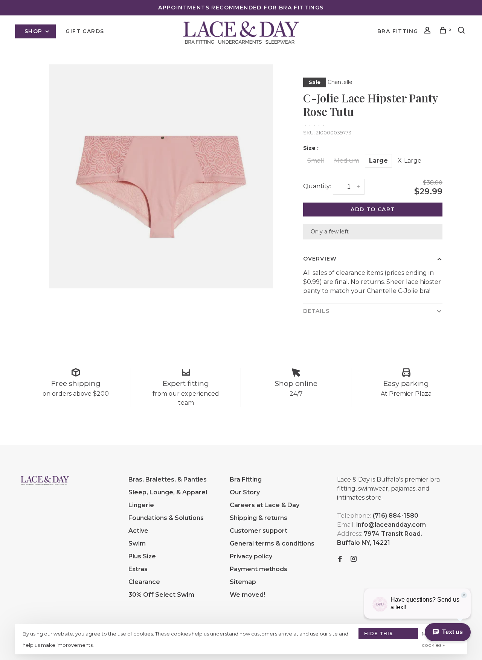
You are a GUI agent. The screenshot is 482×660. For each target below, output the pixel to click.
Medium (346, 160)
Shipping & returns (258, 517)
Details (316, 311)
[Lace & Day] (45, 480)
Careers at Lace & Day (264, 505)
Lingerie (141, 505)
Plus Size (142, 556)
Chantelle (340, 82)
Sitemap (243, 581)
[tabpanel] (161, 176)
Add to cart (373, 209)
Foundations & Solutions (166, 517)
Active (138, 530)
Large (378, 160)
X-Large (409, 160)
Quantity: (317, 186)
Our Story (245, 492)
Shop (34, 31)
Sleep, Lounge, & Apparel (167, 492)
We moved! (247, 594)
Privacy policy (251, 556)
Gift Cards (85, 31)
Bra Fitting (397, 31)
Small (315, 160)
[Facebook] (340, 559)
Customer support (258, 530)
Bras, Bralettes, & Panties (167, 479)
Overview (320, 258)
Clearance (144, 581)
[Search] (462, 31)
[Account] (428, 31)
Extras (138, 569)
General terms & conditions (272, 543)
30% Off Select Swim (161, 594)
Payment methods (258, 569)
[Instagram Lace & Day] (354, 559)
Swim (137, 543)
